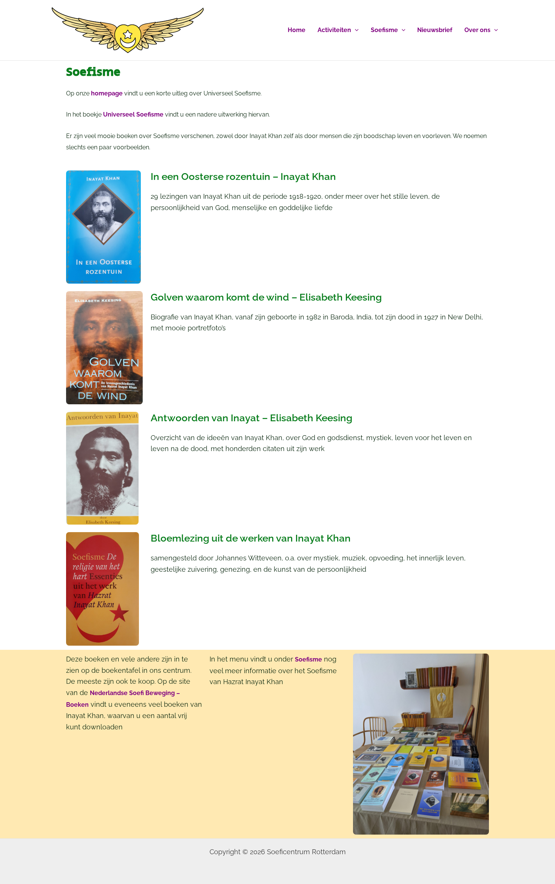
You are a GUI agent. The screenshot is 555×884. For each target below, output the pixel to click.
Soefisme (384, 30)
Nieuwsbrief (434, 30)
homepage (107, 93)
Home (296, 30)
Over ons (477, 30)
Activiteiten (334, 30)
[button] (355, 30)
